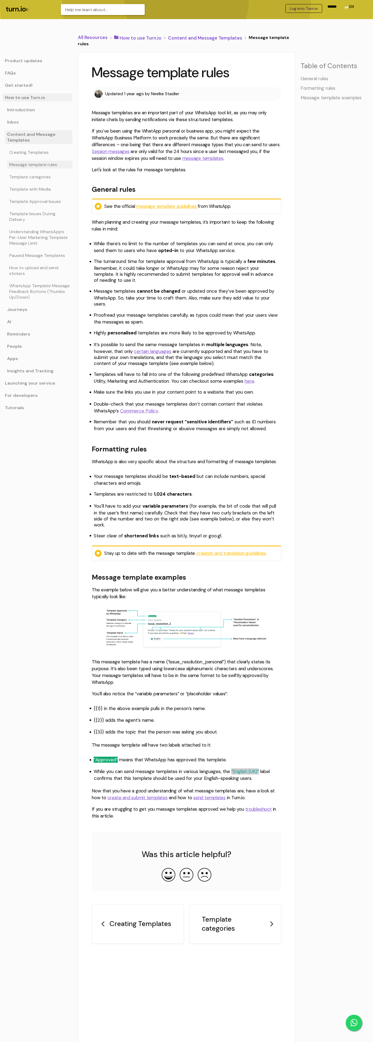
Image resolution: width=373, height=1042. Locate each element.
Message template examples (331, 98)
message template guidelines (167, 206)
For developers (21, 395)
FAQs (10, 73)
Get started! (18, 85)
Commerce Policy (139, 411)
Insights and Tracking (30, 371)
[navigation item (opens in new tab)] (332, 6)
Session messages (110, 151)
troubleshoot (258, 809)
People (14, 346)
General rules (314, 79)
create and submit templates (138, 798)
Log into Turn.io (304, 8)
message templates (202, 158)
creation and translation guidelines (231, 553)
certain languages (152, 351)
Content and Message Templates (31, 137)
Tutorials (14, 408)
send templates (209, 798)
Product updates (23, 61)
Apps (12, 358)
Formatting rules (318, 88)
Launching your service (30, 383)
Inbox (13, 122)
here (249, 381)
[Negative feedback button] (204, 875)
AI (9, 322)
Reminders (18, 334)
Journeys (17, 309)
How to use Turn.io (25, 97)
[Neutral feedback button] (186, 875)
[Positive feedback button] (168, 875)
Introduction (21, 110)
